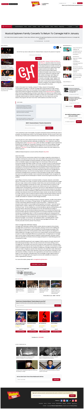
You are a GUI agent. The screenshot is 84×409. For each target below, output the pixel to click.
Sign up (79, 121)
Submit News (59, 403)
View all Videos (66, 81)
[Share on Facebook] (55, 47)
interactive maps (31, 143)
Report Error (74, 403)
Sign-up (74, 3)
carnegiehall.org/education (40, 259)
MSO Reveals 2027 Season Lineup (24, 115)
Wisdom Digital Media (57, 405)
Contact (49, 403)
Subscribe (56, 379)
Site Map (69, 403)
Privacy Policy (73, 405)
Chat (39, 26)
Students (47, 26)
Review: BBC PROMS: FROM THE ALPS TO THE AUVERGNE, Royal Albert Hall (7, 86)
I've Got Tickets (20, 331)
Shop (52, 26)
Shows (29, 26)
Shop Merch (5, 4)
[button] (81, 26)
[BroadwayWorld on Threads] (73, 400)
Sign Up (38, 58)
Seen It (20, 329)
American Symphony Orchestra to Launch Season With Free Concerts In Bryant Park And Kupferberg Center (24, 107)
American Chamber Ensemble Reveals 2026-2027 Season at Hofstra (25, 112)
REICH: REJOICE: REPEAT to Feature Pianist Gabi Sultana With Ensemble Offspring (25, 119)
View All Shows (68, 106)
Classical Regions (19, 26)
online (46, 141)
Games (56, 26)
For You (21, 279)
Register (70, 26)
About (45, 403)
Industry (34, 26)
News (25, 26)
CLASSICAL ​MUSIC (45, 4)
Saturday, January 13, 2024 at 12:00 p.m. (50, 61)
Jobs (42, 26)
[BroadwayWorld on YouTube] (76, 400)
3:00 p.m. (43, 63)
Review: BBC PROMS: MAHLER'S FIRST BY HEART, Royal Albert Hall (6, 53)
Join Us (53, 403)
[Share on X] (57, 47)
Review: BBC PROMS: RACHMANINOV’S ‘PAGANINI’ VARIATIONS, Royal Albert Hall (7, 64)
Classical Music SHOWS (68, 85)
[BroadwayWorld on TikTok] (70, 400)
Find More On (38, 337)
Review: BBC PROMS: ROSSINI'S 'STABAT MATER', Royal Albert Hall (6, 75)
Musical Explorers (50, 91)
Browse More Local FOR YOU (52, 295)
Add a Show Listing (13, 4)
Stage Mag (61, 26)
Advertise (41, 403)
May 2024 (46, 152)
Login (77, 26)
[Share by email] (60, 47)
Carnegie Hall (25, 268)
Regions (64, 403)
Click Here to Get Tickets (39, 264)
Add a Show (77, 106)
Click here (24, 147)
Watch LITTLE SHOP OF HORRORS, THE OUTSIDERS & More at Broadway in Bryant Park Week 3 (77, 51)
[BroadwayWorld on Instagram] (64, 400)
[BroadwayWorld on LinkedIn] (67, 400)
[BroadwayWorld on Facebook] (61, 400)
